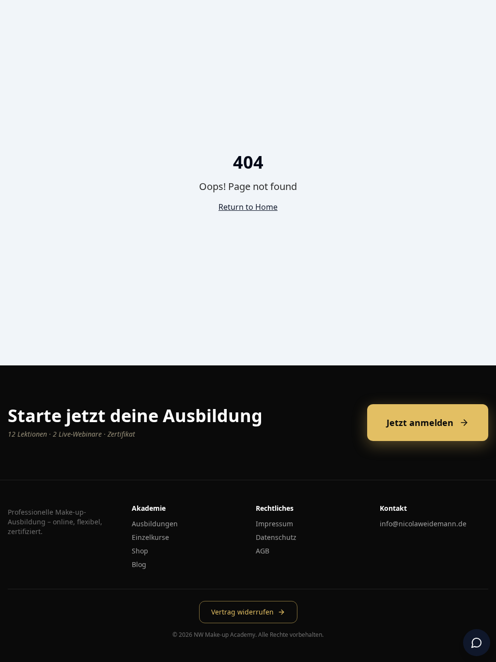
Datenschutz (276, 537)
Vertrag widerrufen (242, 611)
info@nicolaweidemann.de (423, 523)
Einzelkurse (150, 537)
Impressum (274, 523)
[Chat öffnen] (476, 642)
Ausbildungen (155, 523)
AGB (262, 550)
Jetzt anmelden (420, 422)
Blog (139, 564)
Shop (140, 550)
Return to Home (248, 207)
